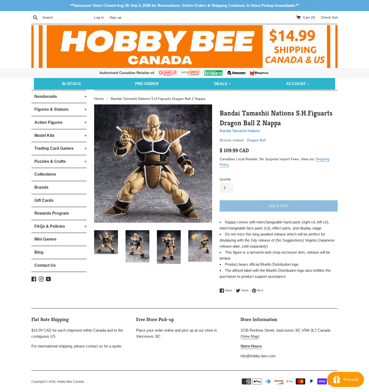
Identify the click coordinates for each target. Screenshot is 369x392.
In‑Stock (71, 84)
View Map (250, 336)
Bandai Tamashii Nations (240, 131)
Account (296, 84)
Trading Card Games (60, 148)
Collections (45, 174)
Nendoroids (60, 96)
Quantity (225, 179)
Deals (220, 84)
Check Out (329, 17)
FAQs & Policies (60, 226)
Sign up (115, 17)
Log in (99, 17)
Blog (38, 252)
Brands (41, 187)
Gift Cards (43, 200)
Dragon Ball (256, 140)
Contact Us (45, 265)
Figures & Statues (60, 109)
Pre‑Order (147, 84)
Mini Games (45, 239)
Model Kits (60, 135)
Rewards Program (51, 213)
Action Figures (60, 122)
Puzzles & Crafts (60, 161)
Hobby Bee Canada (70, 381)
